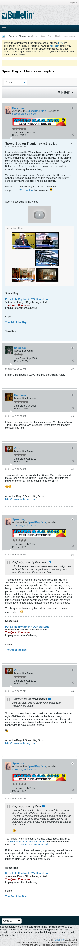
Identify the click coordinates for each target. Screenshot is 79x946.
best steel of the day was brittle (27, 841)
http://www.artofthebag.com (20, 499)
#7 (72, 798)
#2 (72, 369)
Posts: (16, 135)
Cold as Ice (26, 190)
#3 (72, 416)
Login (72, 2)
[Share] (73, 134)
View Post (50, 562)
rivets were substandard (34, 844)
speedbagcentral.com (24, 113)
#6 (72, 691)
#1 (72, 143)
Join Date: (18, 132)
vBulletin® (59, 940)
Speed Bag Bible (36, 110)
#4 (72, 469)
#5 (72, 554)
